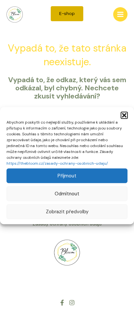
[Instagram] (72, 303)
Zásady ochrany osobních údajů (67, 224)
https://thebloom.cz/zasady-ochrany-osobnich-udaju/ (57, 163)
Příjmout (67, 176)
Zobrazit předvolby (67, 211)
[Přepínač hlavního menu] (120, 14)
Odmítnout (67, 193)
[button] (124, 115)
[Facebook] (62, 303)
